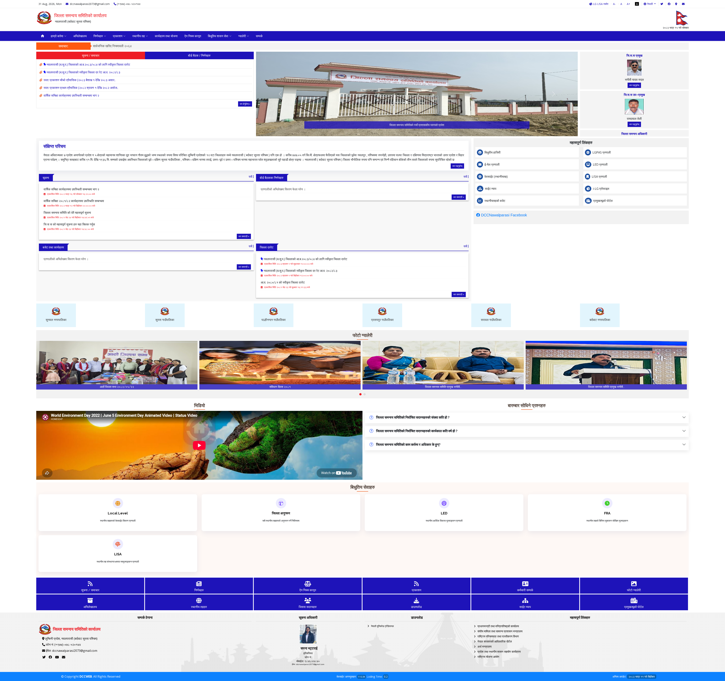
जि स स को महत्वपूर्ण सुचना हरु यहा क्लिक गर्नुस (69, 224)
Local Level (118, 513)
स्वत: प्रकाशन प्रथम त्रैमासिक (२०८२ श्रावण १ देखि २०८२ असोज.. (81, 88)
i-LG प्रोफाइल (601, 189)
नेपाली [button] (649, 4)
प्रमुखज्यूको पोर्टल (603, 201)
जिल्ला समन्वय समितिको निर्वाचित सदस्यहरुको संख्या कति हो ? (413, 417)
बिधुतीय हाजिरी (492, 152)
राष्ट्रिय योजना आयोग (488, 657)
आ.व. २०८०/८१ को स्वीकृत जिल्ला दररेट (283, 282)
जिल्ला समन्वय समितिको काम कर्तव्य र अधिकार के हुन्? (408, 445)
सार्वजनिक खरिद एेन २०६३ (569, 46)
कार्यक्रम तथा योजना (166, 36)
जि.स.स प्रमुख (634, 55)
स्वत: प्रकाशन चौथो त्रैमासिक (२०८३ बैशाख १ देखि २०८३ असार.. (80, 80)
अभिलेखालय (80, 36)
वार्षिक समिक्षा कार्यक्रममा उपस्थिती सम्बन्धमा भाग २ (71, 95)
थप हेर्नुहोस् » (245, 103)
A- (614, 4)
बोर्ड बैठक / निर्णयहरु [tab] (199, 55)
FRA (607, 513)
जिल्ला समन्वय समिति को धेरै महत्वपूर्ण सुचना (67, 213)
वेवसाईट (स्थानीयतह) (496, 176)
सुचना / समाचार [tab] (90, 55)
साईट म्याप (490, 189)
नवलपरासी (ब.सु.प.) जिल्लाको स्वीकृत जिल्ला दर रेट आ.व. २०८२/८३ (83, 72)
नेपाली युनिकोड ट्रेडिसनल (382, 626)
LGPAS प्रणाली (601, 152)
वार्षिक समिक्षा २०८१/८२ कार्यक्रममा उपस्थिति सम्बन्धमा (74, 201)
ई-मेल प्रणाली (492, 164)
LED (444, 513)
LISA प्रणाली (599, 176)
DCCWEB (85, 676)
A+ (628, 4)
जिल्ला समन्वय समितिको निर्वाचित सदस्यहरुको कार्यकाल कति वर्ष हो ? (416, 431)
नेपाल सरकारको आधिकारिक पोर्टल (494, 641)
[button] (360, 394)
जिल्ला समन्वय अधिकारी (634, 134)
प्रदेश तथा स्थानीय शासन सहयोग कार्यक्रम (499, 651)
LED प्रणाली (600, 164)
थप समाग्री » (243, 236)
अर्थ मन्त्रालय (484, 646)
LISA (118, 554)
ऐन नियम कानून (192, 36)
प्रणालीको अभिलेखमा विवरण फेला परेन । (283, 189)
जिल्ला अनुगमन (281, 513)
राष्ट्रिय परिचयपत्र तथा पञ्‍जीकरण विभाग (498, 636)
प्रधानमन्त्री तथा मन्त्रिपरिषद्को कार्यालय (498, 626)
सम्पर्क (259, 36)
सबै (251, 176)
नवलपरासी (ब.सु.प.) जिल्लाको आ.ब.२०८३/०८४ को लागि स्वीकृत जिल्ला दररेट (88, 64)
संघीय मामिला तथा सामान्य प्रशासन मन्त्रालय (499, 631)
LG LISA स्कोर (600, 4)
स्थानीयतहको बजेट (494, 201)
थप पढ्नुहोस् (634, 85)
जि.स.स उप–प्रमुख (634, 95)
